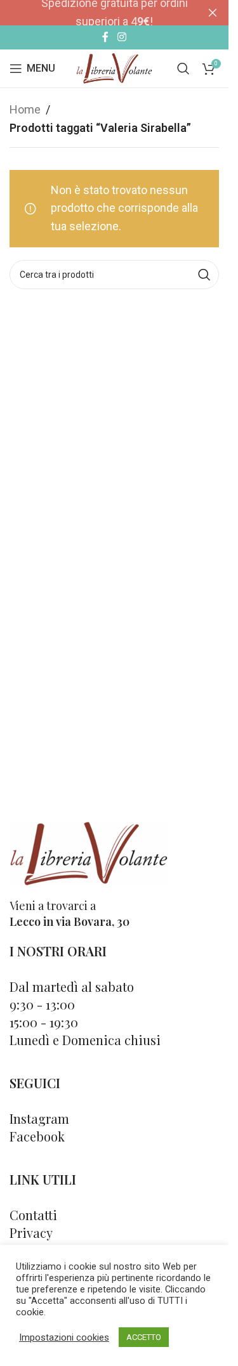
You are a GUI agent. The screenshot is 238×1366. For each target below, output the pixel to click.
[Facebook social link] (105, 37)
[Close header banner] (212, 12)
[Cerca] (183, 68)
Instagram (39, 1118)
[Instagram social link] (121, 37)
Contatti (33, 1214)
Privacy (31, 1232)
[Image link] (89, 852)
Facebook (37, 1136)
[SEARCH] (204, 274)
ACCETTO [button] (143, 1337)
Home (25, 109)
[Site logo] (114, 67)
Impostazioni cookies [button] (64, 1337)
